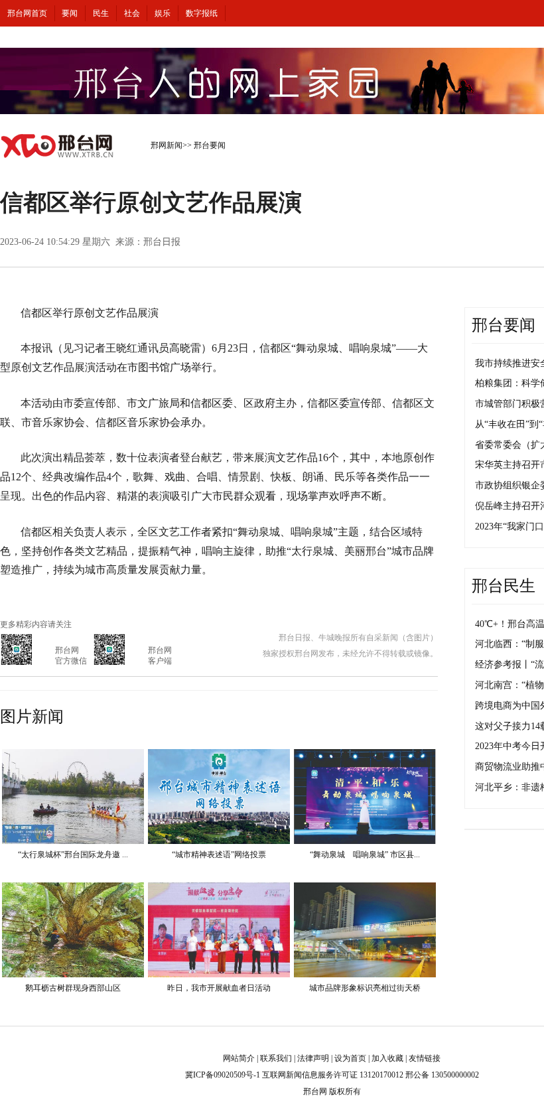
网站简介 (239, 1058)
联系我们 (276, 1058)
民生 (101, 13)
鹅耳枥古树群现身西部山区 (73, 988)
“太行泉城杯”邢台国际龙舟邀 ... (73, 854)
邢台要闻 (210, 145)
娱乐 (162, 13)
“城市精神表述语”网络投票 (219, 854)
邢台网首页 (27, 13)
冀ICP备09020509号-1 (222, 1075)
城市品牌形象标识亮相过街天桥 (365, 988)
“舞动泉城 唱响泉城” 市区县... (365, 854)
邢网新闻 (166, 145)
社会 (132, 13)
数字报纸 (202, 13)
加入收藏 (387, 1058)
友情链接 (425, 1058)
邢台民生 (503, 585)
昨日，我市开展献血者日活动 (219, 988)
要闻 (70, 13)
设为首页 (350, 1058)
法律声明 (313, 1058)
